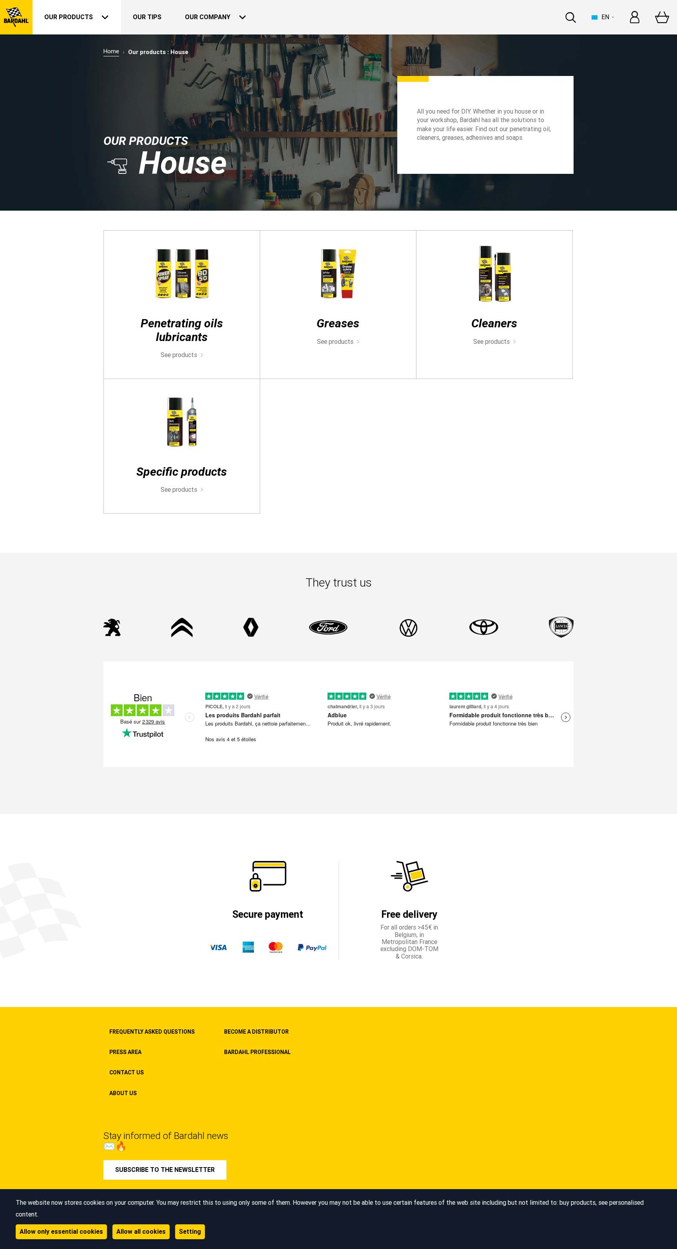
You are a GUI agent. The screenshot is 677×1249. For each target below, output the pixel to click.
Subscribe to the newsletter (165, 1169)
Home (111, 51)
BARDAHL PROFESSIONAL (257, 1052)
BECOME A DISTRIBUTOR (256, 1032)
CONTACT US (126, 1072)
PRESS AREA (125, 1052)
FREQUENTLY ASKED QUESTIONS (152, 1032)
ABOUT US (123, 1093)
